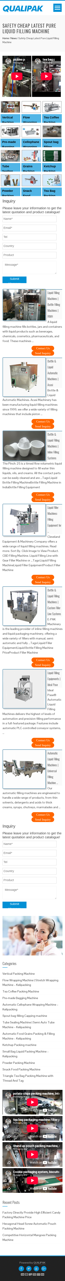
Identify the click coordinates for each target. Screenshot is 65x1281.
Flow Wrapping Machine (30, 122)
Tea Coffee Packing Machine (51, 122)
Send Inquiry (43, 353)
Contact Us (43, 348)
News (14, 38)
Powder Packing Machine (8, 195)
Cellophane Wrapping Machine (31, 146)
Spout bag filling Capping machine (24, 1016)
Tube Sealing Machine (8, 171)
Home (5, 38)
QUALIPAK (40, 1262)
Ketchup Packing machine (50, 171)
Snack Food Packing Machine (21, 1069)
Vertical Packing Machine (8, 122)
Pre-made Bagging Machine (9, 146)
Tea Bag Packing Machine (50, 195)
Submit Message (14, 280)
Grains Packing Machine (29, 171)
